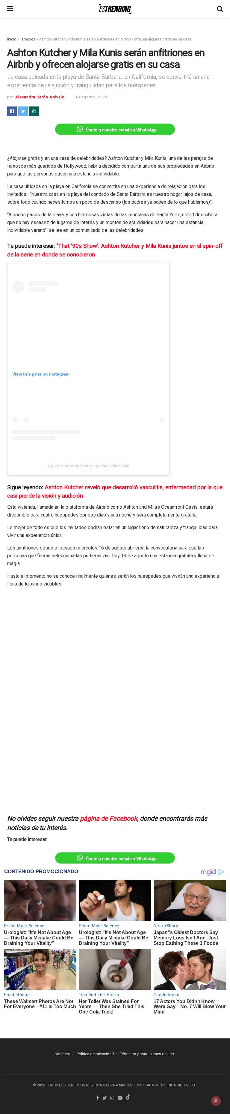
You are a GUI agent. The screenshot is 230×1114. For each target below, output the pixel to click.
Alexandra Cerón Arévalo (40, 97)
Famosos (27, 39)
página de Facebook (108, 818)
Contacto (62, 1054)
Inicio (11, 39)
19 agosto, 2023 (91, 97)
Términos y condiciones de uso (147, 1054)
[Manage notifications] (216, 1101)
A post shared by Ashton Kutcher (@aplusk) (88, 465)
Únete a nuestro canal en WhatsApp (121, 130)
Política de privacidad (95, 1054)
